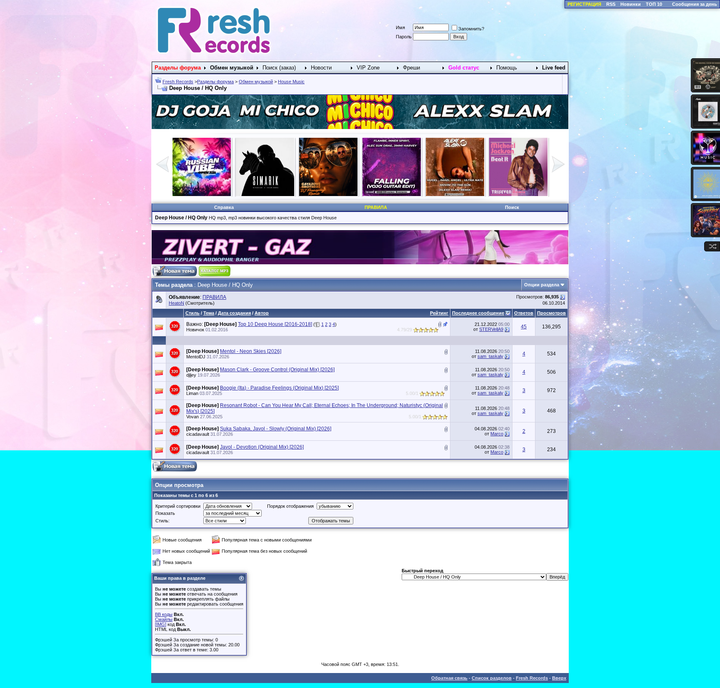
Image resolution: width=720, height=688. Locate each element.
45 (524, 327)
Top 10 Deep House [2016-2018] (275, 324)
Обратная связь (449, 678)
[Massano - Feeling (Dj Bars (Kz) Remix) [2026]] (455, 194)
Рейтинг (439, 312)
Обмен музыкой (256, 81)
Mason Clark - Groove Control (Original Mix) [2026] (277, 370)
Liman (192, 393)
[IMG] (160, 624)
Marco (496, 433)
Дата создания (234, 312)
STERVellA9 (491, 329)
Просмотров (551, 312)
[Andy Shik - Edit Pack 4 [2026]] (518, 194)
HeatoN (176, 303)
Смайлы (163, 619)
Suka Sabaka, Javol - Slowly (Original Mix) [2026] (275, 429)
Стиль (192, 312)
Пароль (404, 36)
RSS (610, 4)
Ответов (523, 312)
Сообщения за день (694, 4)
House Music (291, 81)
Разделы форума (215, 81)
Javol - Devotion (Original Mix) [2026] (262, 447)
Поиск (512, 207)
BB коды (163, 614)
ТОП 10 (654, 4)
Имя (400, 27)
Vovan (192, 416)
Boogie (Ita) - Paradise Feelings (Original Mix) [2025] (279, 388)
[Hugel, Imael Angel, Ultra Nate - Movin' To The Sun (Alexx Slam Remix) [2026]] (265, 194)
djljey (191, 375)
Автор (262, 312)
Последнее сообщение (478, 312)
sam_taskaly (490, 356)
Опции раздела (541, 284)
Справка (224, 207)
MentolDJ (195, 356)
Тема (208, 312)
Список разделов (492, 678)
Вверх (559, 678)
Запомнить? (471, 28)
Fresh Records (177, 81)
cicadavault (197, 434)
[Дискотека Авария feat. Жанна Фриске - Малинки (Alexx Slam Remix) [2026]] (391, 194)
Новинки (630, 4)
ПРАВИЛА (214, 297)
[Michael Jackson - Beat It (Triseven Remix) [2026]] (328, 194)
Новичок (195, 329)
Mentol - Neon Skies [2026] (250, 351)
